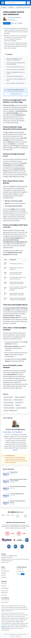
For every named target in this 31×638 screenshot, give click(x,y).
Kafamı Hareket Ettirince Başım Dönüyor (17, 501)
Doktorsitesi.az (5, 602)
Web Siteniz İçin (20, 571)
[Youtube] (19, 636)
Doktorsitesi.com (5, 599)
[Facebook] (11, 636)
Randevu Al (7, 23)
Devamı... (15, 450)
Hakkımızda (4, 583)
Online (12, 515)
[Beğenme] (16, 23)
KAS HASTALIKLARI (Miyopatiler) (18, 486)
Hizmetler (3, 575)
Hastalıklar (3, 573)
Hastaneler (3, 577)
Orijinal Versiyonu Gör (16, 94)
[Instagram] (16, 636)
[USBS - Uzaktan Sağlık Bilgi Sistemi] (21, 533)
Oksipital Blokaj (14, 472)
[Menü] (28, 2)
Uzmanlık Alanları (5, 571)
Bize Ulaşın (3, 585)
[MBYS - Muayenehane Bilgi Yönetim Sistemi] (10, 533)
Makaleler (11, 7)
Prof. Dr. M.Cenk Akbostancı (14, 17)
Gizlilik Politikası (5, 588)
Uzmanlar (3, 569)
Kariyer (20, 574)
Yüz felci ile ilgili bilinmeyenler (17, 493)
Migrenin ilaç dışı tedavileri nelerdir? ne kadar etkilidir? (18, 480)
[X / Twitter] (14, 636)
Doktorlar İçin (20, 569)
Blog (8, 515)
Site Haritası (4, 595)
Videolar (3, 515)
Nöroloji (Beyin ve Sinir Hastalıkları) (12, 432)
